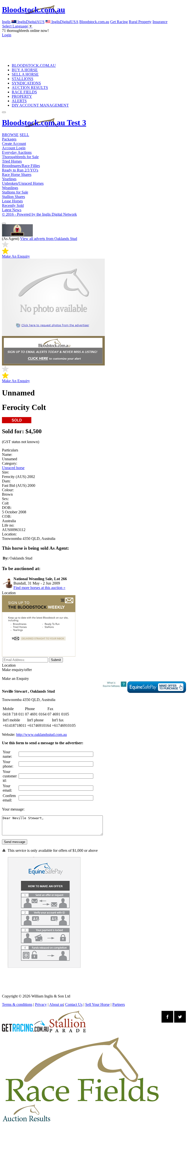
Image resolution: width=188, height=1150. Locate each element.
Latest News (11, 210)
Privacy (41, 1004)
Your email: (7, 788)
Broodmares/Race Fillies (21, 166)
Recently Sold (13, 205)
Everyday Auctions (17, 152)
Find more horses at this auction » (39, 588)
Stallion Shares (13, 197)
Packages (9, 139)
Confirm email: (9, 798)
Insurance (160, 22)
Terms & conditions (17, 1004)
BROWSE (10, 135)
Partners (118, 1004)
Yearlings (9, 179)
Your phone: (8, 764)
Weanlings (10, 188)
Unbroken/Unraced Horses (23, 183)
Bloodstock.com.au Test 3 (44, 122)
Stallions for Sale (15, 192)
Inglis (6, 22)
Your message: (13, 809)
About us (56, 1004)
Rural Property (140, 22)
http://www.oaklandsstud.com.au (41, 734)
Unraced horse (13, 468)
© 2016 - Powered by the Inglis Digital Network (39, 214)
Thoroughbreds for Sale (20, 157)
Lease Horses (12, 201)
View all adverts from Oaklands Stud (48, 239)
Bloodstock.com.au (33, 9)
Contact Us (73, 1004)
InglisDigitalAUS (30, 22)
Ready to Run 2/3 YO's (20, 170)
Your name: (7, 754)
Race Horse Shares (16, 174)
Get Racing (119, 22)
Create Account (14, 143)
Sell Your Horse (97, 1004)
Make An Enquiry (16, 256)
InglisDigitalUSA (64, 22)
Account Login (13, 148)
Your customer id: (10, 776)
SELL (24, 135)
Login (6, 35)
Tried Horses (12, 161)
